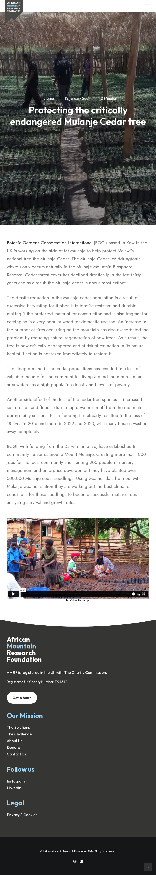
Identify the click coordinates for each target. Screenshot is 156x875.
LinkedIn (14, 787)
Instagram (16, 781)
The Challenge (19, 734)
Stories (49, 98)
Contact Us (16, 754)
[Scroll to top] (148, 866)
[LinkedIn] (81, 861)
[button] (147, 6)
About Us (14, 740)
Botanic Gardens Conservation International (49, 242)
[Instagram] (74, 861)
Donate (13, 747)
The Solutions (18, 727)
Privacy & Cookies (22, 814)
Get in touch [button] (22, 698)
